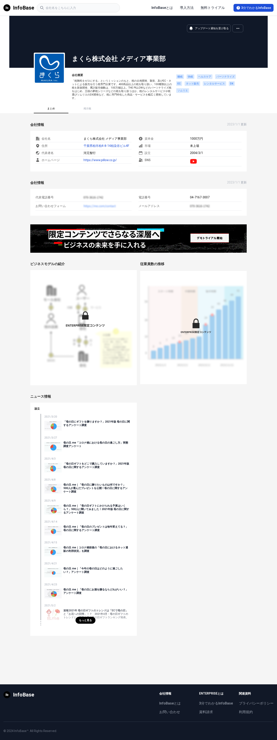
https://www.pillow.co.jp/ (100, 160)
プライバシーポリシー (256, 703)
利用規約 (246, 712)
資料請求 (206, 712)
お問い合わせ (169, 712)
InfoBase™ (21, 731)
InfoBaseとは (162, 8)
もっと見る (85, 620)
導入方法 (187, 8)
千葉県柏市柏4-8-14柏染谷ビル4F (106, 145)
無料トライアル (213, 8)
